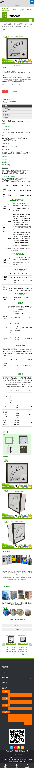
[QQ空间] (22, 747)
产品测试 (5, 112)
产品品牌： (6, 102)
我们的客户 (6, 115)
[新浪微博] (15, 747)
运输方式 (5, 118)
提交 (28, 723)
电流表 (13, 121)
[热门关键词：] (30, 20)
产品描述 (5, 106)
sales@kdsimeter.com (18, 757)
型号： (5, 99)
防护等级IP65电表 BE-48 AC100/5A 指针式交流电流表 (11, 649)
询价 (5, 91)
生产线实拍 (6, 109)
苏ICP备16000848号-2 (19, 762)
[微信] (18, 747)
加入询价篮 (14, 91)
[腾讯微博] (11, 747)
